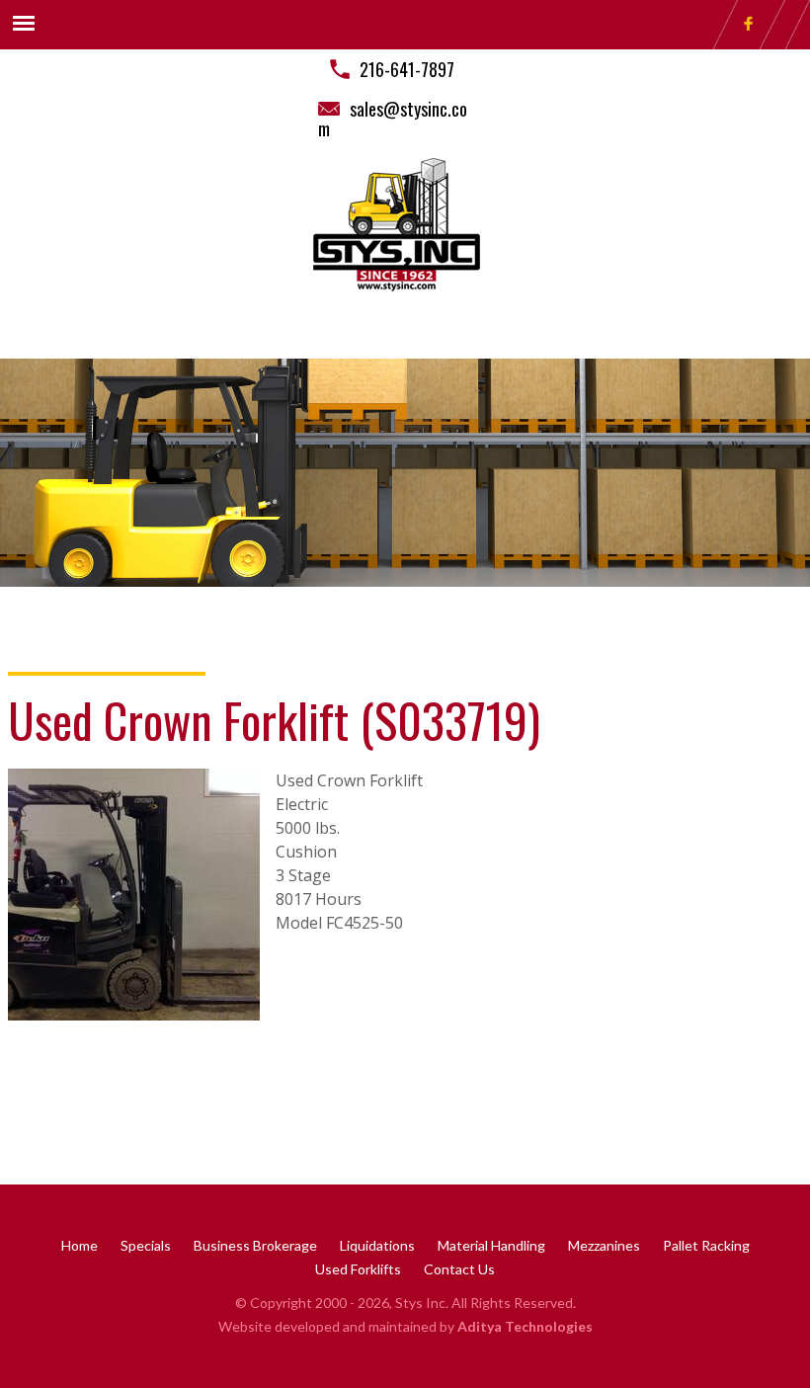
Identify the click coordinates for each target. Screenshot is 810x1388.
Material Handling (491, 1245)
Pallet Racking (706, 1245)
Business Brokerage (255, 1245)
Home (79, 1245)
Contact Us (459, 1269)
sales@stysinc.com (392, 118)
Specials (146, 1245)
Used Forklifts (358, 1269)
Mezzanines (604, 1245)
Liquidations (377, 1245)
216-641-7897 (407, 69)
